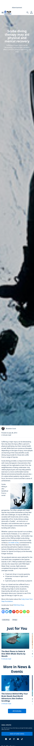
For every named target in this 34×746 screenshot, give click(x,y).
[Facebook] (3, 611)
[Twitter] (6, 611)
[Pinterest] (13, 611)
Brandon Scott (11, 429)
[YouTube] (18, 739)
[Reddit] (17, 611)
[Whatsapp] (24, 611)
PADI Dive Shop (18, 605)
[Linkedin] (10, 611)
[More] (28, 611)
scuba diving (5, 620)
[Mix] (20, 611)
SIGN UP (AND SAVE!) (17, 734)
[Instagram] (6, 739)
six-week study (14, 543)
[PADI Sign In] (31, 12)
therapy (15, 620)
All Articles (17, 711)
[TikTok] (22, 739)
